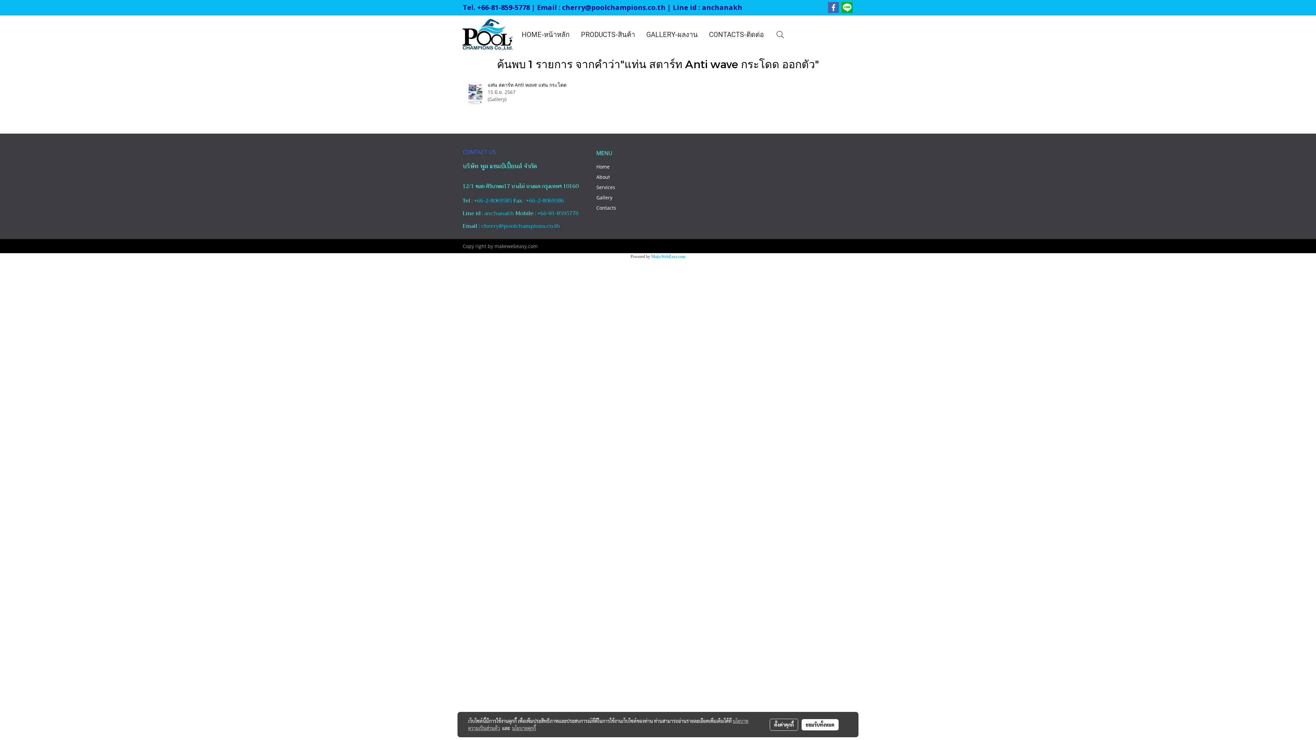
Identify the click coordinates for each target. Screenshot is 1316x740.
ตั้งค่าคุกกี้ (784, 725)
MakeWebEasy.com (668, 256)
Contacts (606, 208)
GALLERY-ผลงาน (672, 34)
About (603, 177)
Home (603, 166)
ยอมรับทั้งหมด (820, 725)
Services (605, 187)
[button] (780, 34)
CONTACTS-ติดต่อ (736, 34)
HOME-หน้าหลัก (546, 34)
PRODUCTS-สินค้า (608, 34)
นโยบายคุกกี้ (524, 728)
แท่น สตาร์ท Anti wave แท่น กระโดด (527, 85)
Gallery (604, 197)
